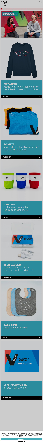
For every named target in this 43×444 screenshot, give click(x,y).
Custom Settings (21, 441)
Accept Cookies (21, 439)
